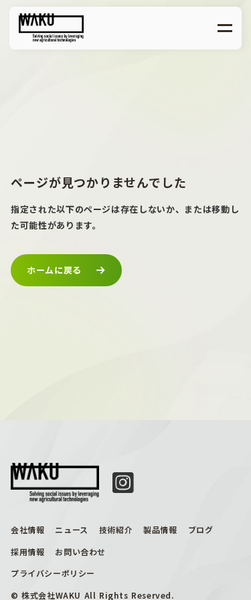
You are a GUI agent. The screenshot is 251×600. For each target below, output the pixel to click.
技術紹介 (116, 529)
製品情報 (160, 529)
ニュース (71, 529)
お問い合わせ (80, 551)
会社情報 (27, 529)
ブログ (201, 529)
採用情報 (27, 551)
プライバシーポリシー (53, 573)
